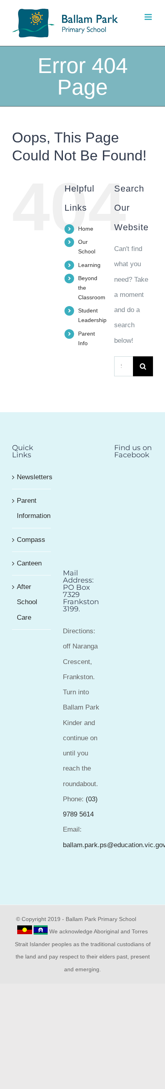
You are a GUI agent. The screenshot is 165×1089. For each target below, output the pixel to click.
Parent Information (32, 508)
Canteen (29, 563)
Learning (89, 265)
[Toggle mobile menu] (149, 17)
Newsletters (32, 477)
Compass (31, 540)
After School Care (27, 602)
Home (85, 228)
